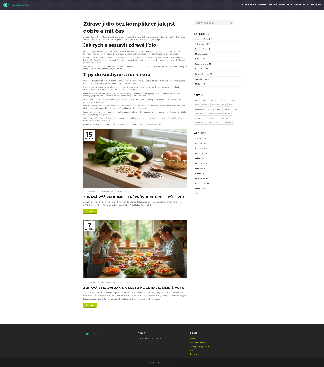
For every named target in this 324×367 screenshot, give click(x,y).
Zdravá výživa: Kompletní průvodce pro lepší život (134, 197)
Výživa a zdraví (109, 191)
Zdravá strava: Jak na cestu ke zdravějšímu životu (134, 288)
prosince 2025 (201, 178)
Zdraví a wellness (203, 39)
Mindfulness (201, 54)
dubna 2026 (201, 158)
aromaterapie (200, 113)
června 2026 (201, 148)
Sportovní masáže (203, 74)
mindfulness (214, 100)
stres (197, 104)
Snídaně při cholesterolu (254, 5)
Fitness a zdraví (109, 282)
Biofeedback (201, 69)
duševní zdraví (201, 100)
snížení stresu (210, 118)
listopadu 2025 (202, 183)
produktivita (223, 118)
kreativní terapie (214, 109)
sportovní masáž (215, 113)
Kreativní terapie (203, 64)
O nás (192, 339)
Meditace (200, 84)
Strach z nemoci (277, 5)
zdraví (224, 100)
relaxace (233, 100)
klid (230, 104)
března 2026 (201, 163)
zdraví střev (199, 122)
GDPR (192, 350)
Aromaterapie (202, 79)
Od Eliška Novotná (92, 282)
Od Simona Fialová (92, 191)
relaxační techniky (219, 104)
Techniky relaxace (296, 5)
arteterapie (226, 122)
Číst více (90, 211)
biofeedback (200, 109)
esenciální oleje (213, 122)
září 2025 (199, 193)
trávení (227, 113)
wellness (198, 118)
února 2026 (200, 168)
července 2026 (202, 143)
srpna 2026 (200, 138)
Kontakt (193, 354)
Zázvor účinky (314, 5)
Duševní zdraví (202, 49)
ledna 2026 (200, 173)
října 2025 (200, 188)
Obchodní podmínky (198, 342)
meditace (205, 104)
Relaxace (200, 59)
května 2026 (201, 153)
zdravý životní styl (230, 109)
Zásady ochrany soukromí (200, 346)
